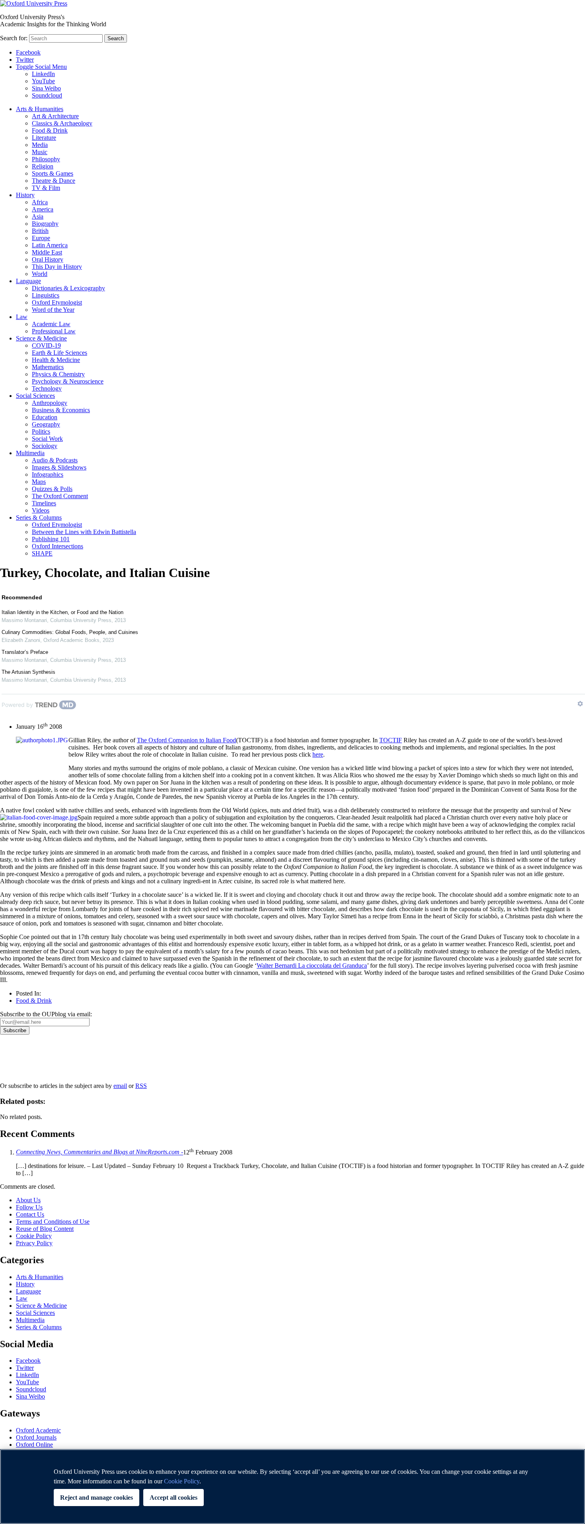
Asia (37, 216)
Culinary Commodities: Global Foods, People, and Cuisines (70, 632)
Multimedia (30, 453)
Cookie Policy (34, 1236)
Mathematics (48, 367)
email (120, 1085)
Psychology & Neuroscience (67, 381)
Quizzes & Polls (52, 488)
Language (28, 281)
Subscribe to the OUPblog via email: (46, 1014)
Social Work (47, 438)
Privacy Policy (22, 1062)
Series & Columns (39, 517)
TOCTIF (390, 740)
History (25, 195)
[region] (292, 1486)
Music (39, 152)
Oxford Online (34, 1444)
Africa (40, 202)
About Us (28, 1200)
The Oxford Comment (60, 496)
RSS (141, 1085)
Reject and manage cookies (96, 1497)
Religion (42, 166)
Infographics (47, 474)
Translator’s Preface (25, 652)
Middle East (47, 252)
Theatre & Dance (53, 180)
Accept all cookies (173, 1497)
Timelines (44, 503)
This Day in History (57, 266)
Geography (46, 424)
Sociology (44, 445)
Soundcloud (47, 95)
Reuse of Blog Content (45, 1228)
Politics (41, 431)
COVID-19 (46, 345)
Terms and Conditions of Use (53, 1221)
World (39, 273)
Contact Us (30, 1214)
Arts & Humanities (39, 109)
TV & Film (46, 187)
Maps (39, 481)
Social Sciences (35, 395)
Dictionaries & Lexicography (68, 288)
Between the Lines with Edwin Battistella (84, 531)
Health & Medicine (56, 359)
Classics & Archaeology (62, 123)
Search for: (13, 38)
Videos (40, 510)
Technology (47, 388)
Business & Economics (61, 410)
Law (21, 316)
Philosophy (46, 159)
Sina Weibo (46, 88)
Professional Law (54, 331)
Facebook (28, 52)
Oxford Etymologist (57, 302)
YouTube (43, 81)
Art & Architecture (55, 116)
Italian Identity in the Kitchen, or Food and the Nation (62, 612)
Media (40, 144)
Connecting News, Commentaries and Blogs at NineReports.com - (99, 1152)
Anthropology (49, 402)
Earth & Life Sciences (59, 352)
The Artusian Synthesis (28, 672)
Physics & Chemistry (58, 374)
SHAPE (42, 553)
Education (44, 417)
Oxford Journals (36, 1437)
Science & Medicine (41, 338)
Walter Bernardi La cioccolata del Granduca (312, 965)
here (317, 754)
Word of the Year (53, 309)
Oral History (47, 259)
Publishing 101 (51, 539)
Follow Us (29, 1207)
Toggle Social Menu (41, 66)
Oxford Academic (38, 1430)
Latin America (50, 245)
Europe (41, 238)
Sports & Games (52, 173)
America (42, 209)
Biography (45, 223)
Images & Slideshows (59, 467)
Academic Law (51, 324)
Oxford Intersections (57, 546)
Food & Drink (50, 130)
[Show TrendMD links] (580, 703)
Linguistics (45, 295)
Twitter (25, 59)
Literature (44, 137)
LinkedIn (43, 73)
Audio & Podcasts (55, 460)
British (40, 230)
